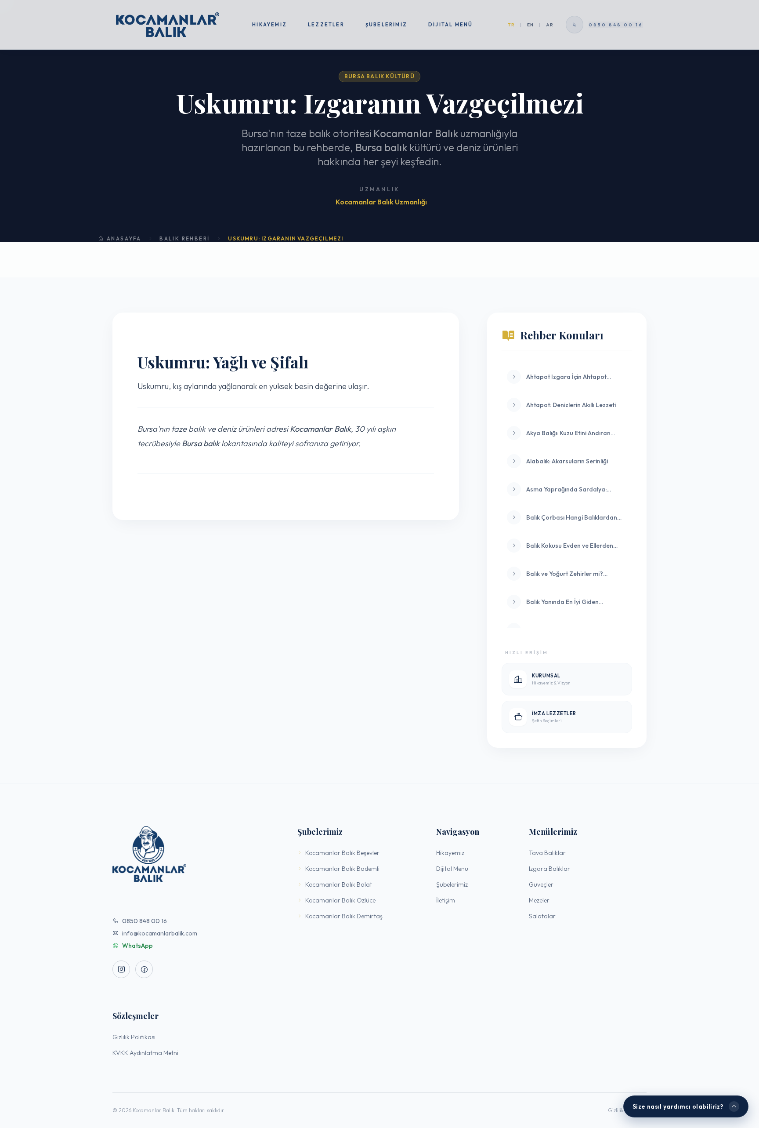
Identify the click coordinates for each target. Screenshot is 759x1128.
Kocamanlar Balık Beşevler (342, 853)
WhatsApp (137, 946)
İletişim (445, 900)
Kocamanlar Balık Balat (338, 884)
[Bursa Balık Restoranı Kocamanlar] (167, 24)
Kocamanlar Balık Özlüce (340, 900)
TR (511, 25)
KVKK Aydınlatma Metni (145, 1053)
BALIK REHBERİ (184, 238)
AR (549, 25)
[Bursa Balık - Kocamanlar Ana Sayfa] (194, 854)
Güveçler (541, 884)
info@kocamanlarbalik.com (159, 933)
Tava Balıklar (547, 853)
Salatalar (542, 916)
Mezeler (539, 900)
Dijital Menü (450, 25)
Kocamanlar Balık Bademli (342, 869)
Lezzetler (326, 25)
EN (530, 25)
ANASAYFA (124, 238)
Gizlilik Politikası (133, 1037)
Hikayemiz (269, 25)
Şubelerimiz (386, 25)
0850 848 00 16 (144, 921)
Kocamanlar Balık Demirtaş (344, 916)
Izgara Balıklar (549, 869)
